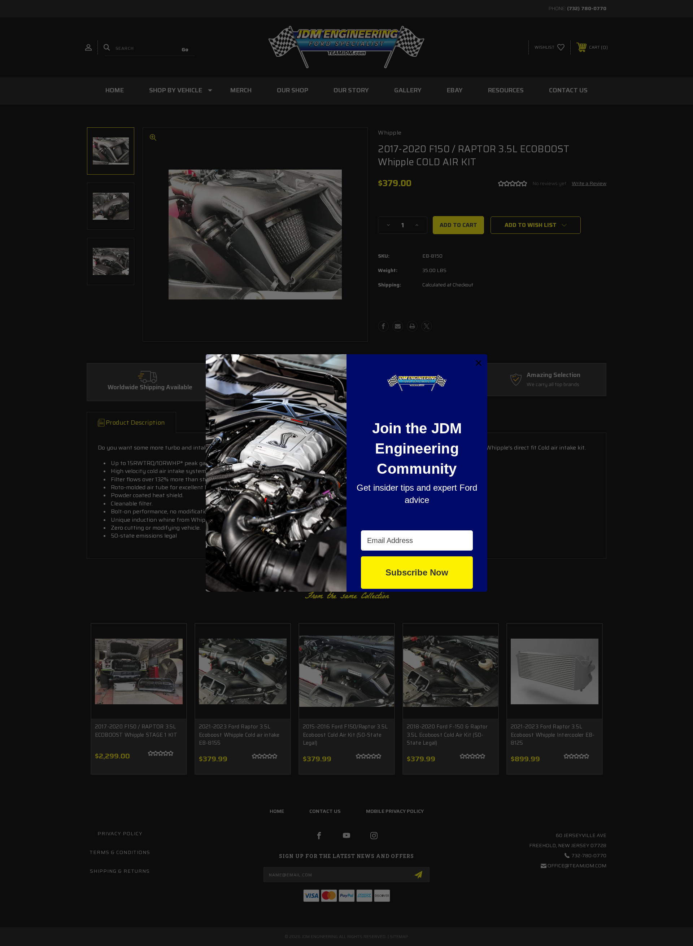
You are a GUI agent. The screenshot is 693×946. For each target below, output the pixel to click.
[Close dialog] (478, 363)
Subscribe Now (416, 572)
